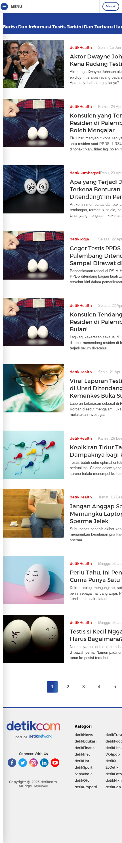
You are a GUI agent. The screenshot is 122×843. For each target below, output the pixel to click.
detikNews (84, 735)
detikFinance (85, 748)
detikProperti (86, 787)
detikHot (82, 761)
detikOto (82, 780)
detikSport (83, 767)
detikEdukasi (85, 741)
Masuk (111, 6)
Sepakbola (83, 774)
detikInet (82, 754)
